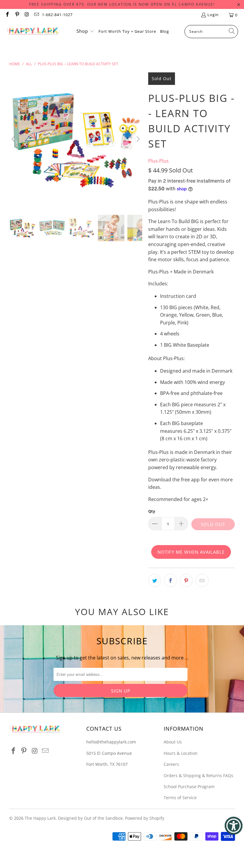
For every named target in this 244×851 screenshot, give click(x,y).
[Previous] (13, 139)
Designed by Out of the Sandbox (90, 818)
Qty (151, 511)
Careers (171, 764)
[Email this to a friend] (202, 580)
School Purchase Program (189, 786)
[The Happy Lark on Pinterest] (16, 15)
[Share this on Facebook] (170, 580)
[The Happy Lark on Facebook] (7, 15)
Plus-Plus (158, 161)
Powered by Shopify (144, 818)
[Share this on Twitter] (154, 580)
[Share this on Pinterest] (186, 580)
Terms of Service (180, 797)
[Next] (138, 139)
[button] (85, 31)
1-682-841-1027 (57, 14)
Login (213, 14)
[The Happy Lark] (33, 31)
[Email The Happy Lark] (36, 15)
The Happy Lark (40, 818)
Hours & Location (181, 753)
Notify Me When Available (191, 552)
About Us (173, 742)
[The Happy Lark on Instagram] (26, 15)
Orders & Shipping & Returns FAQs (198, 775)
